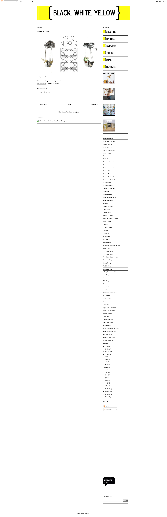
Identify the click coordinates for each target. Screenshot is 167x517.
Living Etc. (106, 316)
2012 (106, 351)
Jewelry (53, 81)
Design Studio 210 (108, 177)
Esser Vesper (46, 77)
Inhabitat (105, 290)
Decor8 (105, 165)
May (105, 375)
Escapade (106, 191)
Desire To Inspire (108, 185)
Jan (105, 385)
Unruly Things (107, 263)
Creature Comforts (108, 162)
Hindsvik (105, 203)
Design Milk (106, 171)
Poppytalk (106, 233)
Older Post (95, 104)
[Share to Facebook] (43, 84)
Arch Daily (106, 275)
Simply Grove (107, 242)
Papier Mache (107, 325)
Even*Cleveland (107, 194)
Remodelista (106, 236)
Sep (105, 364)
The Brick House (108, 251)
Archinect (106, 278)
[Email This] (38, 84)
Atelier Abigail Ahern (109, 150)
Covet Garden (107, 298)
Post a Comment (45, 92)
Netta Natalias (107, 221)
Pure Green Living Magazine (111, 328)
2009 (106, 391)
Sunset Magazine (108, 340)
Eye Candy (106, 287)
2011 (106, 354)
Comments (108, 409)
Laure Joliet (106, 209)
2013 (106, 349)
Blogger (87, 513)
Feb (105, 383)
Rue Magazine (107, 334)
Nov (105, 359)
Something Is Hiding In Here (111, 245)
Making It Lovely (108, 215)
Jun (105, 372)
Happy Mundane (108, 200)
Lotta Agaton (107, 212)
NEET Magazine (108, 322)
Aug (105, 367)
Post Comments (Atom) (73, 112)
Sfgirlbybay (106, 239)
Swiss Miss (106, 248)
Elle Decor (106, 304)
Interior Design (107, 313)
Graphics (48, 81)
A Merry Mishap (107, 144)
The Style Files (107, 260)
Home (69, 104)
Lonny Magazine (108, 319)
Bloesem (105, 156)
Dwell (104, 301)
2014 (106, 346)
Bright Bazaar (107, 159)
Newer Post (43, 104)
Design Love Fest (108, 168)
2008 (106, 394)
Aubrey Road (107, 153)
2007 (106, 397)
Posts (107, 406)
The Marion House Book (110, 257)
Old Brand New (107, 227)
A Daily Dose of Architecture (111, 272)
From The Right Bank (109, 197)
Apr (105, 377)
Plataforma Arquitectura (110, 292)
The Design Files (108, 254)
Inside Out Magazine (109, 310)
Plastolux (105, 230)
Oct (105, 362)
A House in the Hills (109, 141)
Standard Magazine (109, 337)
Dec (105, 356)
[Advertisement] (110, 444)
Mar (105, 380)
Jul (105, 370)
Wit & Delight (107, 266)
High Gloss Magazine (109, 307)
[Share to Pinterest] (45, 84)
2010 (106, 389)
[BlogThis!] (40, 84)
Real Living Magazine (109, 331)
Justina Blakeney (108, 206)
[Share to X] (42, 84)
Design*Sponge (107, 182)
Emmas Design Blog (109, 188)
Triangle (59, 81)
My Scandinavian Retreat (110, 218)
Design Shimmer (108, 174)
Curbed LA (106, 284)
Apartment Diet (107, 147)
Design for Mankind (109, 180)
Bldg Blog (106, 281)
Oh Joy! (105, 224)
